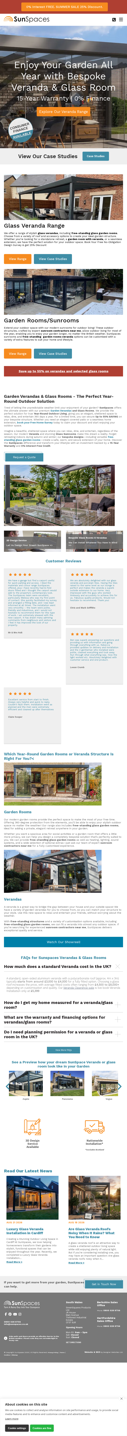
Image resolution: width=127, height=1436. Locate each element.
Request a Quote (24, 457)
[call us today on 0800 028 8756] (114, 20)
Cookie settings (17, 1428)
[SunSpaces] (26, 22)
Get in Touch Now (104, 1284)
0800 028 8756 (12, 1322)
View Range (17, 259)
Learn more (11, 1418)
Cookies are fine (42, 1428)
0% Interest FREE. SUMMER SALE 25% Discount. (64, 7)
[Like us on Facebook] (6, 1315)
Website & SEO (92, 1352)
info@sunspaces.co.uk (16, 1324)
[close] (121, 1398)
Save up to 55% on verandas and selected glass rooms (63, 371)
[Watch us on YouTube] (15, 1315)
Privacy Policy (53, 1352)
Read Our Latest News (28, 1170)
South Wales (74, 1302)
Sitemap (15, 1355)
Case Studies (96, 156)
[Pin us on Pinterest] (10, 1315)
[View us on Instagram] (20, 1315)
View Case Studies (53, 259)
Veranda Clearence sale (78, 987)
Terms (62, 1352)
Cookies (7, 1355)
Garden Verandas (61, 410)
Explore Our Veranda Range (63, 111)
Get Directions (73, 1342)
